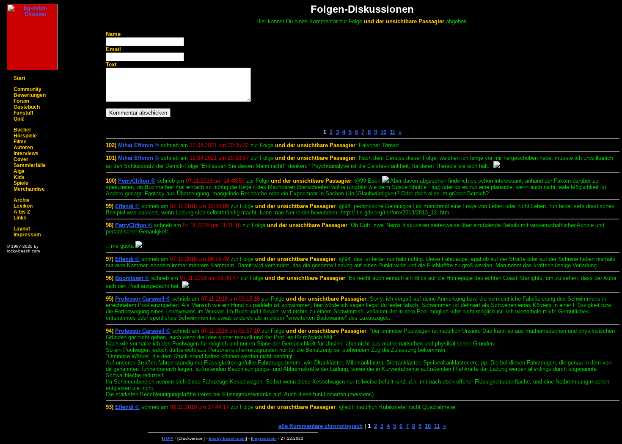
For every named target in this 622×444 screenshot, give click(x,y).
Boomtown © (132, 278)
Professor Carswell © (143, 299)
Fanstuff (23, 113)
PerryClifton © (136, 181)
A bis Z (22, 212)
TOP (167, 438)
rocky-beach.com (228, 438)
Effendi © (127, 206)
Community (27, 89)
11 (392, 132)
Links (20, 218)
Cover (21, 159)
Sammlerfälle (30, 165)
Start (19, 78)
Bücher (22, 130)
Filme (20, 142)
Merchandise (29, 189)
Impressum (27, 235)
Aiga (19, 171)
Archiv (22, 200)
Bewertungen (30, 95)
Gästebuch (27, 107)
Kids (19, 177)
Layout (22, 229)
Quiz (19, 119)
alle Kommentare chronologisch (320, 426)
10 (383, 132)
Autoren (23, 148)
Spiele (21, 183)
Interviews (26, 153)
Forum (21, 101)
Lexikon (23, 206)
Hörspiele (25, 136)
